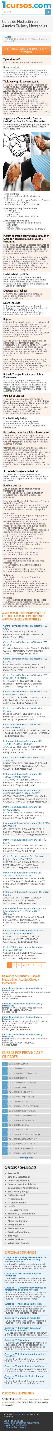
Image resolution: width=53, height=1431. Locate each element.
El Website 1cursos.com (15, 1425)
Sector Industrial (11, 1399)
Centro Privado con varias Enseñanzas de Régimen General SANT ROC (24, 858)
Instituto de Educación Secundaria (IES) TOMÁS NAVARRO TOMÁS (22, 775)
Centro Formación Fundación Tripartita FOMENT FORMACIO (22, 726)
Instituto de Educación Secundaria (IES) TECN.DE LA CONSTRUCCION (22, 742)
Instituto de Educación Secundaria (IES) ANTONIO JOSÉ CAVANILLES (22, 874)
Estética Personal (27, 1399)
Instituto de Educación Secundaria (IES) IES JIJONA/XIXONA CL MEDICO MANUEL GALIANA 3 (24, 911)
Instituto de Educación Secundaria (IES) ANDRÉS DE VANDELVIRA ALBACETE (22, 792)
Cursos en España (20, 1414)
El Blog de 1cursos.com (15, 1427)
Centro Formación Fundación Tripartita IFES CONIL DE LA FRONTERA (25, 676)
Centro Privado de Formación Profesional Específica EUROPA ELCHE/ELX (24, 932)
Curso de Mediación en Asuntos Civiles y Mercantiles (22, 989)
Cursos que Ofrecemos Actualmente (21, 1422)
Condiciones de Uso (13, 1420)
